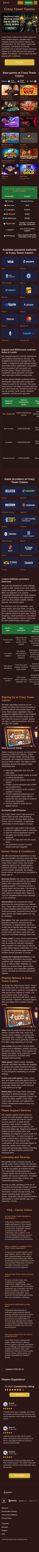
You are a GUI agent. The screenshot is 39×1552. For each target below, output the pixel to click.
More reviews (19, 1475)
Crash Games (22, 81)
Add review (20, 1394)
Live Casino (13, 81)
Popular (4, 81)
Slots (31, 81)
